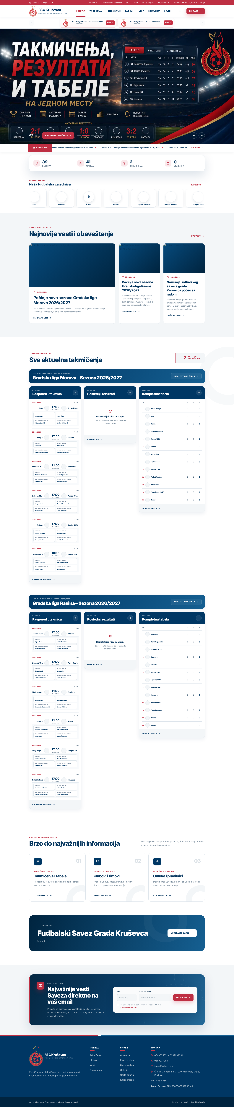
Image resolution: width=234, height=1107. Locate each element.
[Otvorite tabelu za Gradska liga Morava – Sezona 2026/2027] (199, 392)
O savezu (125, 1055)
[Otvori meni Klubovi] (135, 11)
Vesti (141, 11)
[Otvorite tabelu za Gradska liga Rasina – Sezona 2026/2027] (199, 618)
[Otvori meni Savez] (173, 11)
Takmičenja (96, 11)
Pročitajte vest (40, 318)
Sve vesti (195, 148)
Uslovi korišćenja (198, 1102)
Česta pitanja (127, 1075)
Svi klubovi (196, 185)
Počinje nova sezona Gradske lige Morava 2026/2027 (65, 300)
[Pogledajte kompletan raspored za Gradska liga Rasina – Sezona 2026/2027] (75, 618)
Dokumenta (154, 11)
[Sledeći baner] (202, 135)
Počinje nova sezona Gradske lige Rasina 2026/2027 (137, 286)
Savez (167, 11)
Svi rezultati (93, 439)
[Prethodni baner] (194, 135)
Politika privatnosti (180, 1102)
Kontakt (193, 11)
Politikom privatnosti (129, 1007)
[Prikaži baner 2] (84, 135)
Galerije (124, 1070)
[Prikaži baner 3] (90, 135)
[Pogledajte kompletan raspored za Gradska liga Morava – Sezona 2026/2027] (75, 392)
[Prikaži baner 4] (97, 135)
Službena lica (127, 1065)
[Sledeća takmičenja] (202, 23)
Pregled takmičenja (184, 376)
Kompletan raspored (42, 579)
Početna (80, 11)
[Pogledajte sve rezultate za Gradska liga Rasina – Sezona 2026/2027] (130, 618)
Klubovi (129, 11)
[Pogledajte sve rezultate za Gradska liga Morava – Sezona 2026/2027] (130, 392)
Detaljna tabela (149, 508)
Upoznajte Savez (180, 933)
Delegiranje (114, 11)
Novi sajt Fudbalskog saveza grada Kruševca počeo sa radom (182, 288)
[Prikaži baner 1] (79, 135)
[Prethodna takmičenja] (31, 23)
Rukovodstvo (127, 1060)
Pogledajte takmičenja (56, 135)
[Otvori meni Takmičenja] (104, 11)
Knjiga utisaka (127, 1079)
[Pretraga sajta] (182, 11)
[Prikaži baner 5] (102, 135)
